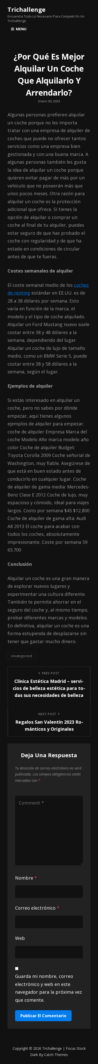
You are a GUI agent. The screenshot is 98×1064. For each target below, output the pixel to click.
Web (20, 938)
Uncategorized (21, 656)
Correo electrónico (37, 908)
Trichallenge (26, 9)
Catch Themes (56, 1054)
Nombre (26, 878)
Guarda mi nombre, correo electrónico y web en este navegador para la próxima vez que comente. (48, 988)
